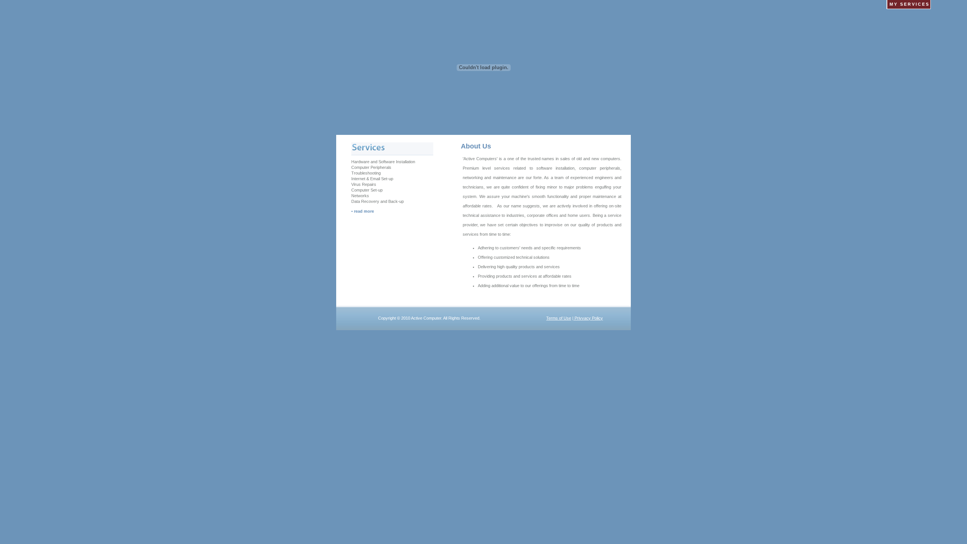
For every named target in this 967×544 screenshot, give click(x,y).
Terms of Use (558, 318)
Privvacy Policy (588, 318)
